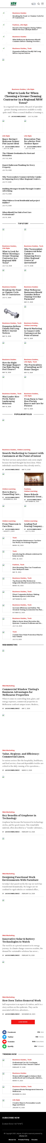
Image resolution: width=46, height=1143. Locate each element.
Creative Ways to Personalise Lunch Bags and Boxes (26, 1104)
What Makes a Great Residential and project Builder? (21, 201)
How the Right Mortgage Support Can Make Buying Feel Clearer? (11, 366)
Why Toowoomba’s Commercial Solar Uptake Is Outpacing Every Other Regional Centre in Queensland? (21, 179)
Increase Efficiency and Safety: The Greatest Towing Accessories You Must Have (28, 610)
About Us (12, 1140)
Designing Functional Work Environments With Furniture (20, 879)
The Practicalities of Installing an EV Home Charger (33, 367)
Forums (34, 1140)
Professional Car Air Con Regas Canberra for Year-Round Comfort (26, 1063)
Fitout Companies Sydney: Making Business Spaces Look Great (26, 595)
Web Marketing (8, 686)
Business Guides (19, 13)
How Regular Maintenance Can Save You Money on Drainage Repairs (27, 541)
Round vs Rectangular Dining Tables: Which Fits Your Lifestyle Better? (27, 29)
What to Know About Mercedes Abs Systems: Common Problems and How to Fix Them (27, 623)
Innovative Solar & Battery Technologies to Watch (18, 940)
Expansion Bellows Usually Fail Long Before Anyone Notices (27, 52)
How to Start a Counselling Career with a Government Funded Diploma (11, 495)
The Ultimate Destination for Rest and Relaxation (18, 154)
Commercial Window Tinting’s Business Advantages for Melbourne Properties (20, 692)
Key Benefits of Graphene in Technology (19, 817)
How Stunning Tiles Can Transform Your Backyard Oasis (27, 568)
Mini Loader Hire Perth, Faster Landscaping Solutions (10, 400)
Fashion (16, 25)
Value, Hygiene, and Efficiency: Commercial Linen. (20, 755)
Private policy (23, 1140)
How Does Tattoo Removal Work (21, 1000)
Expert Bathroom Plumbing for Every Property (18, 166)
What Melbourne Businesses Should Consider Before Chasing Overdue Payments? (26, 41)
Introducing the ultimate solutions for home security (27, 555)
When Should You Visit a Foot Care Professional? (16, 213)
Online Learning (30, 325)
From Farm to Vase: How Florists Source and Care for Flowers (34, 402)
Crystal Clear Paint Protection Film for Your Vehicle (28, 636)
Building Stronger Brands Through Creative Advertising (21, 190)
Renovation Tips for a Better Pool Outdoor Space (32, 141)
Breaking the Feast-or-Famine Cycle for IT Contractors (28, 17)
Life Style (23, 25)
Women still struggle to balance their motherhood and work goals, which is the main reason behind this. (27, 1078)
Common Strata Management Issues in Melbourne (28, 1090)
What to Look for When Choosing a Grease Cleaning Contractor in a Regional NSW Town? (23, 97)
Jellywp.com (23, 1136)
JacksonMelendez (18, 116)
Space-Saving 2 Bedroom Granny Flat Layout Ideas (10, 141)
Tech (29, 48)
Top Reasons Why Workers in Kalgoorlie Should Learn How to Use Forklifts (27, 583)
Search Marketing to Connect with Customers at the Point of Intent (33, 332)
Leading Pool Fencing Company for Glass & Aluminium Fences (33, 527)
